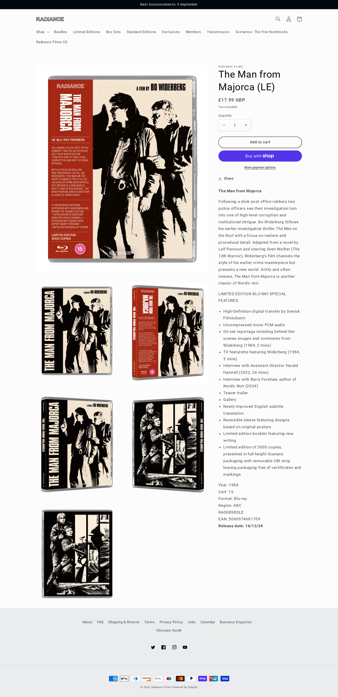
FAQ (100, 622)
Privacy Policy (171, 622)
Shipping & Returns (124, 622)
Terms (149, 622)
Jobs (192, 622)
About (87, 622)
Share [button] (228, 178)
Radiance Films (161, 687)
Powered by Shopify (185, 687)
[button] (42, 32)
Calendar (208, 622)
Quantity (225, 116)
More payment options (260, 167)
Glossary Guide (169, 630)
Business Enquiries (236, 622)
